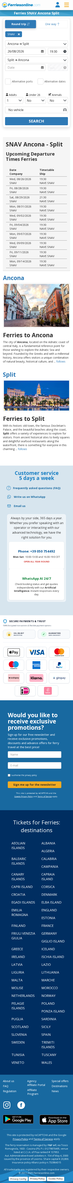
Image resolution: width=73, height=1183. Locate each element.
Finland (18, 925)
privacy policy (31, 775)
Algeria (48, 851)
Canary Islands (18, 876)
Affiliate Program (32, 1092)
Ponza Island (53, 1011)
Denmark (49, 894)
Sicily (46, 1027)
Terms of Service (45, 796)
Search (36, 121)
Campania (49, 866)
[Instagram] (9, 1104)
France (47, 925)
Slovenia (19, 1034)
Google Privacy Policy (23, 796)
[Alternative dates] (40, 81)
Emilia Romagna (19, 912)
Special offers (60, 1081)
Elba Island (51, 902)
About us (8, 1081)
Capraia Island (48, 876)
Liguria (17, 972)
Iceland (48, 949)
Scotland (20, 1027)
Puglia (17, 1019)
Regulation (9, 1091)
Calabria (49, 858)
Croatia (18, 894)
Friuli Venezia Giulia (23, 935)
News (55, 1091)
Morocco (49, 988)
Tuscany (48, 1055)
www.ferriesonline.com (21, 5)
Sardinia (48, 1019)
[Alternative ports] (8, 81)
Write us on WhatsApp (29, 497)
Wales (46, 1062)
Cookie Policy (55, 1178)
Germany (49, 933)
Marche (48, 980)
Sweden (18, 1042)
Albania (48, 843)
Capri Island (22, 886)
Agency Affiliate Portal (36, 1083)
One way (51, 24)
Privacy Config (18, 1178)
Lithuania (50, 972)
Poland (48, 1003)
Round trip (19, 24)
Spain (46, 1034)
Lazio (46, 964)
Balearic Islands (18, 861)
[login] (57, 5)
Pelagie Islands (18, 1005)
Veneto (17, 1062)
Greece (17, 949)
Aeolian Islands (18, 845)
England (49, 910)
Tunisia (18, 1055)
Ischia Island (52, 956)
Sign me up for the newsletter (34, 784)
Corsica (48, 886)
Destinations (60, 1086)
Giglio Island (53, 941)
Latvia (17, 964)
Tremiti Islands (48, 1044)
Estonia (48, 918)
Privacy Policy (20, 1139)
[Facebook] (21, 1104)
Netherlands (23, 995)
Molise (17, 988)
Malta (17, 980)
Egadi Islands (23, 902)
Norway (48, 995)
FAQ (5, 1086)
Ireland (18, 956)
